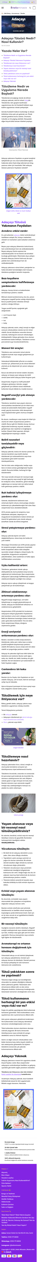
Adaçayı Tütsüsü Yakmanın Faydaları (16, 60)
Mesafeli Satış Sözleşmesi (10, 1196)
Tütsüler (22, 13)
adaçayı (17, 235)
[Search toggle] (30, 7)
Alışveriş (4, 1172)
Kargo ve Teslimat (8, 1194)
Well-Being (7, 13)
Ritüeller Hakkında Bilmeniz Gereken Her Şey (17, 1218)
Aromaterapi (15, 13)
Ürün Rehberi (6, 1183)
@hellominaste (15, 1245)
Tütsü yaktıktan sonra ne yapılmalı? (16, 73)
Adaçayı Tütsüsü (13, 222)
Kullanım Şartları (7, 1204)
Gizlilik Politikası (7, 1199)
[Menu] (4, 7)
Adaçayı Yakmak (9, 81)
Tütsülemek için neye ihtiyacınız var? (16, 63)
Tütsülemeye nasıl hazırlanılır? (14, 66)
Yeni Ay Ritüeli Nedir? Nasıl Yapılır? (14, 1225)
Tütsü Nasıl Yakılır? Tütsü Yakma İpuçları (16, 1215)
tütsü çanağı (18, 815)
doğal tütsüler (18, 748)
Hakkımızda (5, 1202)
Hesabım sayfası (7, 1178)
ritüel (26, 100)
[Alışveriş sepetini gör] (34, 8)
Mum (5, 722)
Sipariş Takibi (6, 1186)
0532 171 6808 (13, 1237)
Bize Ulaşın (5, 1175)
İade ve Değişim (7, 1207)
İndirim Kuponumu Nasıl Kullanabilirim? (15, 1180)
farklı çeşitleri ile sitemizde (11, 1074)
